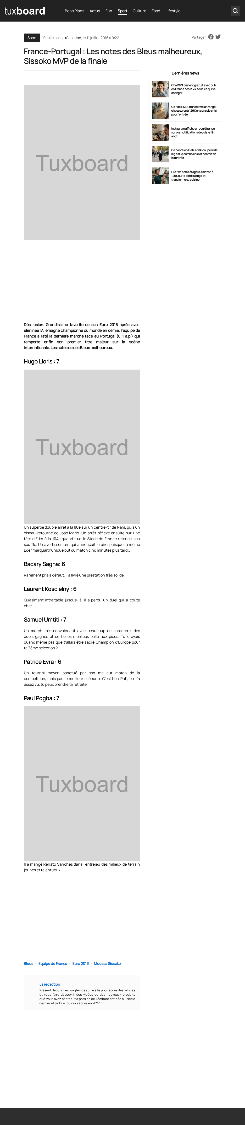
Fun (109, 10)
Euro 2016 (80, 963)
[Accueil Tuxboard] (25, 11)
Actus (95, 10)
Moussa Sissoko (107, 963)
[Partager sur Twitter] (218, 37)
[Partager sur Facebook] (211, 37)
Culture (139, 10)
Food (156, 10)
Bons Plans (74, 10)
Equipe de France (53, 963)
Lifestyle (173, 10)
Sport (122, 10)
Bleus (28, 963)
